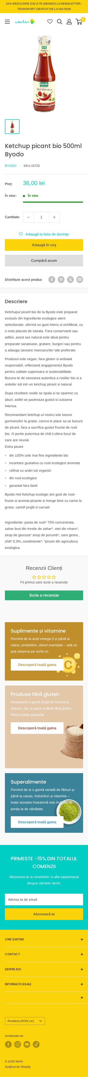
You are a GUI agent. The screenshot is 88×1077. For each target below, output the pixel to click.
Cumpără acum (44, 260)
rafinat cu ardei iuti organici (30, 470)
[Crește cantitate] (54, 217)
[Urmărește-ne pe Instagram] (17, 1044)
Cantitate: (12, 217)
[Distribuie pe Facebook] (51, 279)
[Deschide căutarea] (59, 21)
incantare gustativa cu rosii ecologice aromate (44, 463)
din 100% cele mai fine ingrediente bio (38, 455)
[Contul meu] (69, 21)
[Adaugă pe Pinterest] (61, 279)
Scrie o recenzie (44, 595)
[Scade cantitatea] (28, 217)
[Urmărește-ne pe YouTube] (26, 1044)
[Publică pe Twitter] (70, 279)
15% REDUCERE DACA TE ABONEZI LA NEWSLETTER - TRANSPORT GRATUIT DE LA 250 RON (44, 6)
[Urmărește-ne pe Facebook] (8, 1044)
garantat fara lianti (23, 485)
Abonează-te (44, 914)
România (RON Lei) (21, 1021)
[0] (79, 22)
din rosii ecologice (23, 478)
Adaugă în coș (44, 245)
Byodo (10, 166)
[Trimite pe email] (79, 279)
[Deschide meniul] (7, 22)
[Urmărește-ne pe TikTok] (36, 1044)
